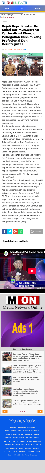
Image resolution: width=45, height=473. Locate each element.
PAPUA (38, 445)
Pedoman (22, 427)
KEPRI (29, 441)
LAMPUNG (37, 441)
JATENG (8, 438)
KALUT (22, 441)
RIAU (21, 448)
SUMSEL (31, 452)
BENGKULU (35, 431)
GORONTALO (11, 434)
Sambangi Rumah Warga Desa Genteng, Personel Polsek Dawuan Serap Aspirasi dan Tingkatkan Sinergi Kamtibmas (27, 357)
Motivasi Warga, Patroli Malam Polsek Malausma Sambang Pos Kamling (26, 379)
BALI (20, 431)
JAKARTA (28, 434)
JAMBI (36, 434)
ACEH (7, 431)
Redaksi (13, 427)
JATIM (15, 438)
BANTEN (26, 431)
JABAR (20, 434)
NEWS (7, 8)
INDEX (37, 8)
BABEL (13, 431)
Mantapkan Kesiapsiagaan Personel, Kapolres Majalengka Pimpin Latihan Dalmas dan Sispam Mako (25, 392)
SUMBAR (22, 452)
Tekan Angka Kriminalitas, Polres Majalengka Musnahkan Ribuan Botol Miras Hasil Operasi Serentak (27, 403)
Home (4, 22)
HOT (22, 8)
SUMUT (38, 452)
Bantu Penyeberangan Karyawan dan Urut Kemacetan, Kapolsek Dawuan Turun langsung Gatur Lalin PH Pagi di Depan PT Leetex (27, 369)
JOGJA (21, 438)
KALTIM (15, 441)
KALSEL (37, 438)
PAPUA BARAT (12, 448)
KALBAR (29, 438)
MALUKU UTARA (18, 445)
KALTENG (7, 441)
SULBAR (28, 448)
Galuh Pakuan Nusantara (28, 455)
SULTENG (7, 452)
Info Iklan (31, 427)
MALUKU (7, 445)
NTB (28, 445)
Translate (9, 17)
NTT (32, 445)
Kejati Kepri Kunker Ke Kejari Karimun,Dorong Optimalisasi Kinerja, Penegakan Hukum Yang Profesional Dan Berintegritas (22, 35)
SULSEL (36, 448)
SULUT (15, 452)
